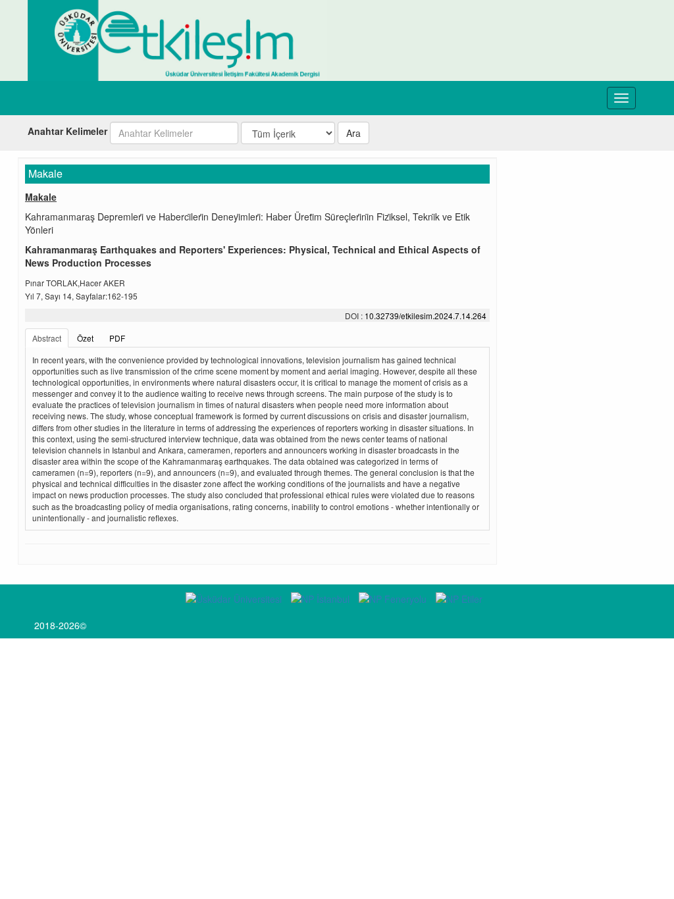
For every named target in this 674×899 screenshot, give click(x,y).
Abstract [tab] (46, 338)
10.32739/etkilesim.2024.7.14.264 (425, 315)
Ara (353, 133)
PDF (117, 338)
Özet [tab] (85, 338)
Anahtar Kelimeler (67, 131)
